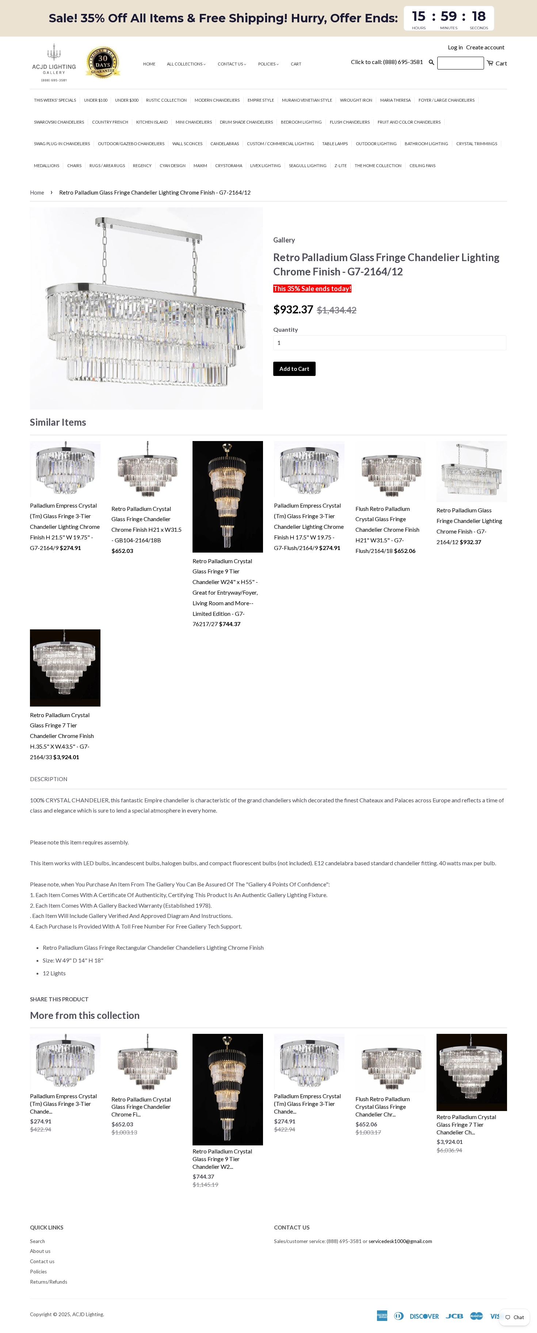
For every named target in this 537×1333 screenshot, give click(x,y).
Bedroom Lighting (301, 122)
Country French (110, 122)
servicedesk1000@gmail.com (400, 1241)
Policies (267, 63)
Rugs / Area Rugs (107, 165)
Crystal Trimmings (476, 143)
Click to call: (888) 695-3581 (387, 61)
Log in (455, 47)
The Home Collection (378, 165)
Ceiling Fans (422, 165)
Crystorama (228, 165)
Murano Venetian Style (307, 100)
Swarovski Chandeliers (59, 122)
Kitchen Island (152, 122)
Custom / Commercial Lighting (280, 143)
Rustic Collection (166, 100)
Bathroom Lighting (426, 143)
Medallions (46, 165)
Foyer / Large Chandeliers (447, 100)
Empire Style (261, 100)
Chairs (74, 165)
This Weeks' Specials (55, 100)
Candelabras (224, 143)
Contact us (231, 63)
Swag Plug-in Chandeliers (62, 143)
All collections (185, 63)
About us (40, 1251)
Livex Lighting (265, 165)
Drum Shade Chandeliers (246, 122)
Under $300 (126, 100)
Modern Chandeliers (217, 100)
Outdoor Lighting (376, 143)
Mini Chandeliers (194, 122)
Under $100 (95, 100)
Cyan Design (173, 165)
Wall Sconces (187, 143)
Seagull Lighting (308, 165)
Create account (485, 47)
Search (37, 1241)
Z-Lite (341, 165)
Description (48, 779)
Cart (296, 63)
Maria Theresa (395, 100)
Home (149, 63)
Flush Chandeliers (350, 122)
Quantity (285, 329)
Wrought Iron (356, 100)
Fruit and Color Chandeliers (409, 122)
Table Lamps (335, 143)
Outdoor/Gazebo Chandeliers (131, 143)
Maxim (200, 165)
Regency (142, 165)
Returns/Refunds (48, 1282)
